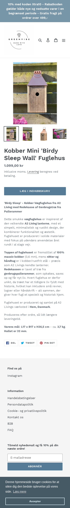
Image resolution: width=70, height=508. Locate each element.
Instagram (14, 375)
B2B (10, 423)
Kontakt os (15, 417)
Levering (33, 171)
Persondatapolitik (20, 404)
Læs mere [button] (19, 491)
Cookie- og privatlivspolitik (26, 411)
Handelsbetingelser (21, 398)
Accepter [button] (35, 501)
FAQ (10, 430)
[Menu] (64, 40)
